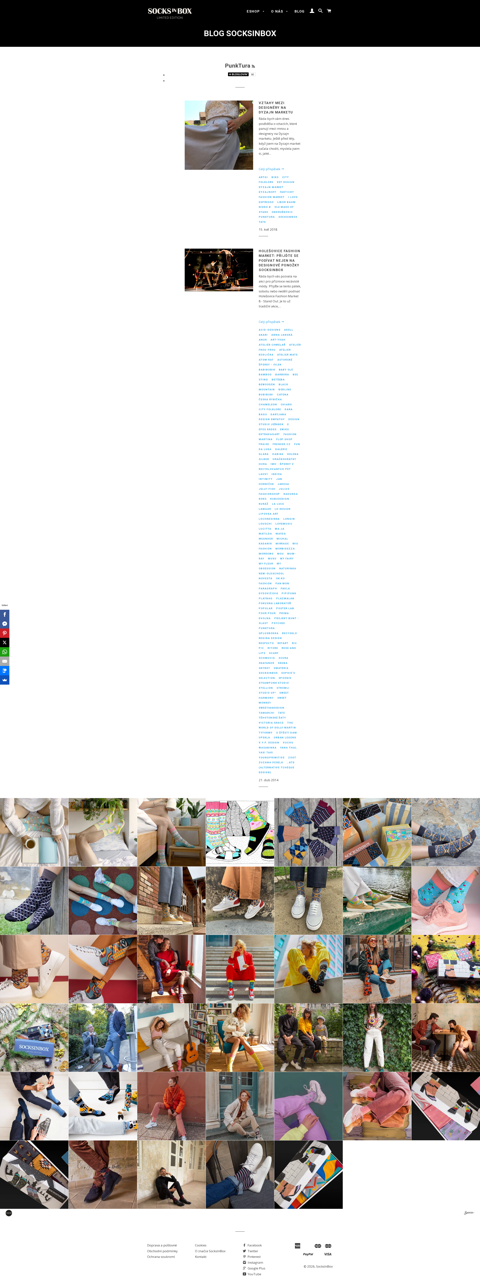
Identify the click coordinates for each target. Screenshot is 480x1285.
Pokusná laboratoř (275, 603)
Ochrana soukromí (161, 1256)
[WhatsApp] (4, 652)
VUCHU (288, 742)
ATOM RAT (266, 359)
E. (288, 424)
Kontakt (200, 1256)
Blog (300, 11)
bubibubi (266, 394)
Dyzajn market (271, 187)
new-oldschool (271, 573)
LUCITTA (265, 528)
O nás (277, 11)
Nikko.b (265, 207)
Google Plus (256, 1268)
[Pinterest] (4, 633)
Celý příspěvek (270, 169)
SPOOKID (285, 678)
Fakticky (287, 192)
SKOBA (283, 663)
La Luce (278, 503)
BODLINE (284, 389)
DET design (286, 182)
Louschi (265, 523)
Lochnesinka (269, 518)
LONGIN (289, 518)
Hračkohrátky (284, 459)
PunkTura (267, 216)
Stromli (283, 687)
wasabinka (268, 747)
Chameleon (268, 404)
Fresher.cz (282, 444)
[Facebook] (4, 614)
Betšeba (278, 379)
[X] (4, 642)
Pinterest (254, 1256)
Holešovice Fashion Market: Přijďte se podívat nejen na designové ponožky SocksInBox (279, 260)
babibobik (267, 369)
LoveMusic (284, 523)
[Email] (4, 661)
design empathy (272, 419)
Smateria (281, 668)
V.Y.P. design (269, 742)
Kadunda (291, 494)
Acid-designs (269, 329)
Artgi (263, 177)
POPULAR (266, 608)
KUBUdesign (280, 498)
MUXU (272, 558)
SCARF (274, 653)
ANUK (263, 339)
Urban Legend (285, 737)
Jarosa (283, 484)
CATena (283, 394)
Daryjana (278, 414)
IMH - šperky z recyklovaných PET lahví (276, 469)
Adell (288, 329)
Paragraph (268, 588)
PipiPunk (289, 593)
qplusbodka (269, 633)
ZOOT (292, 757)
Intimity (266, 479)
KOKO (263, 498)
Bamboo (265, 374)
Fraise (264, 444)
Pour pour (267, 613)
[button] (34, 832)
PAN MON (282, 583)
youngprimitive (272, 757)
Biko (275, 177)
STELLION (266, 687)
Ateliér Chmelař (272, 344)
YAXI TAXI (266, 752)
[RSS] (253, 66)
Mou (280, 553)
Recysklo (289, 633)
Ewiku (284, 429)
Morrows (266, 553)
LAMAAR (265, 509)
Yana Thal (288, 747)
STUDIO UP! (267, 692)
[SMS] (4, 670)
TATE (262, 222)
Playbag (266, 598)
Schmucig (267, 658)
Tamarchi (266, 712)
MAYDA (281, 533)
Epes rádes (268, 429)
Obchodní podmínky (162, 1251)
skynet (264, 668)
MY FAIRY (287, 558)
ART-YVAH (278, 339)
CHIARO (286, 404)
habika (278, 454)
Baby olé (286, 369)
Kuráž (263, 503)
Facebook (254, 1245)
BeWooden (267, 384)
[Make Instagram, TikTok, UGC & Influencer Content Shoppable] (469, 1213)
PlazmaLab (285, 598)
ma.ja (280, 528)
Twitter (252, 1251)
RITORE (273, 648)
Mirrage (282, 543)
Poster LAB (285, 608)
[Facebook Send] (4, 623)
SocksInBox (288, 216)
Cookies (200, 1245)
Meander (266, 538)
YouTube (254, 1274)
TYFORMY (266, 732)
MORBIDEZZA (285, 548)
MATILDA (265, 533)
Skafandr (266, 663)
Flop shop (284, 439)
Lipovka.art (268, 513)
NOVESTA (265, 578)
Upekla (264, 737)
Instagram (255, 1262)
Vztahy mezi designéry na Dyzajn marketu (276, 107)
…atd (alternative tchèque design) (277, 767)
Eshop (254, 11)
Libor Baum (286, 202)
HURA (263, 464)
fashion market (272, 197)
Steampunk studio (274, 682)
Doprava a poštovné (162, 1245)
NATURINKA (287, 568)
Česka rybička (270, 399)
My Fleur (266, 563)
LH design (283, 509)
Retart (283, 643)
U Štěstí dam (286, 732)
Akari (263, 334)
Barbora (282, 374)
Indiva (277, 474)
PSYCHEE (278, 623)
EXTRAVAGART (269, 434)
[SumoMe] (4, 680)
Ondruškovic (282, 212)
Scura (284, 658)
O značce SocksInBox (210, 1251)
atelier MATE (287, 354)
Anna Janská (282, 334)
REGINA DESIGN (270, 638)
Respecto (266, 643)
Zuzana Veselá (271, 762)
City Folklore (270, 409)
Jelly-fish (267, 488)
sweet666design (271, 707)
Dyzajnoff (267, 192)
